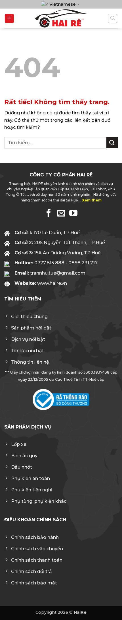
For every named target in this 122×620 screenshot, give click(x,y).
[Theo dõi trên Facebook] (49, 213)
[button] (9, 18)
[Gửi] (112, 142)
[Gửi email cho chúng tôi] (61, 213)
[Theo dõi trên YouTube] (73, 213)
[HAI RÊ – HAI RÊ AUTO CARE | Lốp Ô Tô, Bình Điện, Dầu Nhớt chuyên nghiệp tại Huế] (61, 18)
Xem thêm (92, 200)
